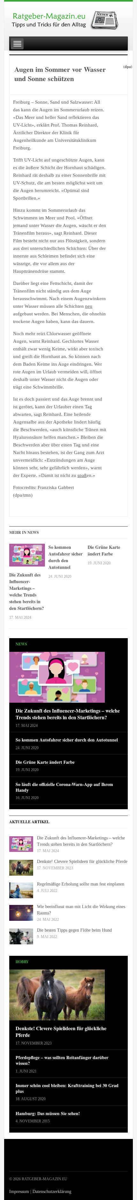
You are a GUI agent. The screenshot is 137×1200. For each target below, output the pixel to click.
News (21, 644)
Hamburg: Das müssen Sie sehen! (48, 1113)
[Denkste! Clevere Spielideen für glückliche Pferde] (57, 997)
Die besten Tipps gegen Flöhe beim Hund (74, 930)
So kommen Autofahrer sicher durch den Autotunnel (65, 557)
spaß (82, 475)
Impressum (19, 1191)
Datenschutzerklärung (51, 1191)
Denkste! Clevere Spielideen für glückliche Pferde (82, 861)
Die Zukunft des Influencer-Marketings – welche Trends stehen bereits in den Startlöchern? (26, 591)
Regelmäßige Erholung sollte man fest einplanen (80, 884)
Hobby (22, 961)
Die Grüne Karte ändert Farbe (104, 550)
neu (88, 306)
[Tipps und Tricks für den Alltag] (68, 18)
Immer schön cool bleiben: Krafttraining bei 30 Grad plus (67, 1088)
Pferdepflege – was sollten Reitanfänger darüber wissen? (62, 1060)
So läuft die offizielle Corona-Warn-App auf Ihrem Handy (64, 787)
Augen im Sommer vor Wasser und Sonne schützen (60, 74)
